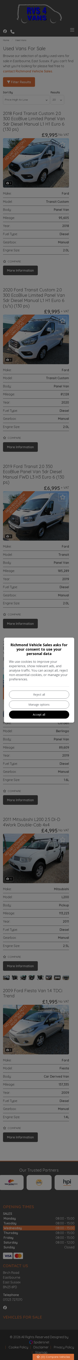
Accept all (39, 714)
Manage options (39, 704)
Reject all (39, 694)
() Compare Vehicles (55, 1357)
